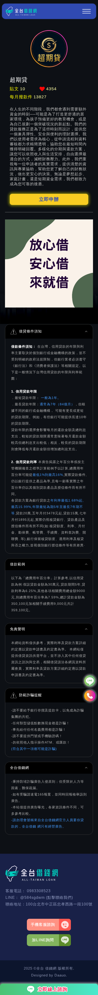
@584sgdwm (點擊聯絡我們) (46, 898)
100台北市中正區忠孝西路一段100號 (59, 904)
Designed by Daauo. (49, 975)
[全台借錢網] (21, 11)
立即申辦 (49, 199)
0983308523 (39, 891)
